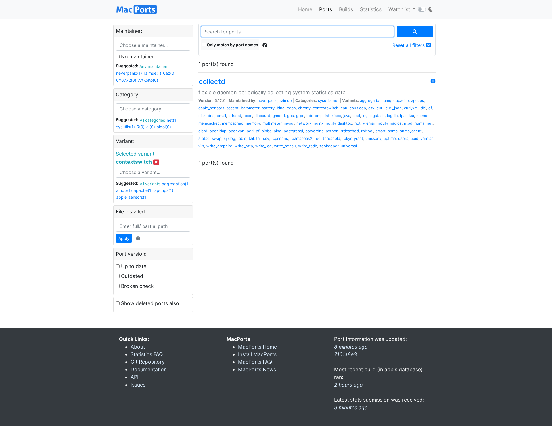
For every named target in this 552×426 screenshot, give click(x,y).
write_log (263, 146)
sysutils (324, 100)
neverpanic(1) (129, 73)
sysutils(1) (125, 126)
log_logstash (373, 115)
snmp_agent (411, 131)
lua (411, 115)
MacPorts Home (257, 347)
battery (268, 108)
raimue (286, 100)
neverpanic (267, 100)
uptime (390, 138)
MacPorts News (257, 369)
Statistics (371, 9)
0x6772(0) (126, 80)
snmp (393, 131)
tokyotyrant (352, 138)
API (135, 377)
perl (250, 131)
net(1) (172, 120)
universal (349, 146)
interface (333, 115)
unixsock (373, 138)
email (221, 115)
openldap (218, 131)
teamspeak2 (301, 138)
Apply (123, 238)
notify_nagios (390, 123)
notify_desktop (339, 123)
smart (380, 131)
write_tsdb (307, 146)
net (336, 100)
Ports (325, 9)
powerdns (314, 131)
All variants (150, 183)
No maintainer (137, 57)
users (403, 138)
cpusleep (358, 108)
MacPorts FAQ (255, 362)
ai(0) (150, 126)
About (138, 347)
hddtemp (314, 115)
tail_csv (262, 138)
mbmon (423, 115)
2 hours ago (348, 385)
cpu (344, 108)
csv (371, 108)
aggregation (371, 100)
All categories (152, 120)
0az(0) (169, 73)
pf (257, 131)
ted (318, 138)
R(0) (141, 126)
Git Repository (148, 362)
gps (290, 115)
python (332, 131)
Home (305, 9)
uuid (414, 138)
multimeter (271, 123)
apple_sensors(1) (132, 197)
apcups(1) (163, 190)
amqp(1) (124, 190)
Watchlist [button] (399, 9)
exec (248, 115)
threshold (331, 138)
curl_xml (411, 108)
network (303, 123)
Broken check (137, 286)
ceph (291, 108)
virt (201, 146)
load (356, 115)
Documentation (149, 369)
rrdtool (367, 131)
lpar (403, 115)
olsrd (202, 131)
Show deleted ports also (149, 303)
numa (419, 123)
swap (216, 138)
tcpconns (279, 138)
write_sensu (285, 146)
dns (211, 115)
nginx (318, 123)
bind (281, 108)
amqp (389, 100)
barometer (250, 108)
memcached (233, 123)
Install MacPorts (257, 354)
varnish (427, 138)
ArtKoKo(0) (148, 80)
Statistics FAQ (147, 354)
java (346, 115)
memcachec (209, 123)
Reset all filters (409, 45)
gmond (279, 115)
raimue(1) (152, 73)
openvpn (236, 131)
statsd (204, 138)
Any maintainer (153, 66)
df (430, 108)
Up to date (133, 266)
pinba (266, 131)
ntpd (408, 123)
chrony (304, 108)
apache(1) (143, 190)
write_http (244, 146)
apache (402, 100)
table (241, 138)
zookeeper (328, 146)
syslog (229, 138)
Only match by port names (232, 44)
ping (277, 131)
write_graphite (219, 146)
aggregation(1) (176, 183)
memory (253, 123)
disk (202, 115)
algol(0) (164, 126)
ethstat (234, 115)
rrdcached (350, 131)
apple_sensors (211, 108)
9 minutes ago (351, 407)
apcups (417, 100)
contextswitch (325, 108)
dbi (423, 108)
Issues (138, 385)
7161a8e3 (345, 354)
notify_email (364, 123)
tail (251, 138)
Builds (346, 9)
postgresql (293, 131)
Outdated (131, 276)
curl (380, 108)
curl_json (394, 108)
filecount (262, 115)
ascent (233, 108)
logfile (392, 115)
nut (430, 123)
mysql (289, 123)
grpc (300, 115)
